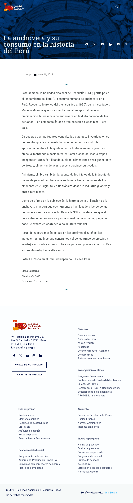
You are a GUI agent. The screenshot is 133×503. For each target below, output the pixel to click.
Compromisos (85, 355)
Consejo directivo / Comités (93, 351)
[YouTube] (27, 355)
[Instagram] (34, 355)
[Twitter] (20, 355)
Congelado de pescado (90, 456)
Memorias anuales (29, 419)
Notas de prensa (28, 434)
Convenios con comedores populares (39, 464)
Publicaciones (26, 415)
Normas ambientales (89, 423)
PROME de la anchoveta (91, 395)
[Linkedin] (40, 355)
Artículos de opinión (30, 431)
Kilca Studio (110, 493)
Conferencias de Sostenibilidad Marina (99, 380)
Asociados (83, 347)
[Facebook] (14, 355)
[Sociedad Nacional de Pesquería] (13, 7)
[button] (117, 8)
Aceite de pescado (88, 448)
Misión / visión (86, 343)
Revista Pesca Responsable (34, 438)
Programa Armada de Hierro (34, 456)
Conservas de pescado (90, 452)
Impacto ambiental (88, 427)
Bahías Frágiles (86, 419)
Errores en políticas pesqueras (95, 468)
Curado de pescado (88, 460)
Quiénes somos (86, 335)
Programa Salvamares (90, 376)
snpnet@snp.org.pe (24, 347)
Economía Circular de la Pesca (95, 415)
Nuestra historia (87, 339)
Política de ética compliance (94, 358)
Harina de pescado (88, 445)
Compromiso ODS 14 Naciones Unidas (99, 388)
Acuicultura (84, 464)
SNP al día (24, 427)
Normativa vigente (88, 472)
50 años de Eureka (88, 384)
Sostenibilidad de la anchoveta (95, 392)
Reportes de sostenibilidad (33, 423)
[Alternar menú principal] (125, 7)
